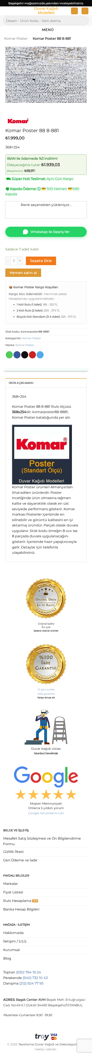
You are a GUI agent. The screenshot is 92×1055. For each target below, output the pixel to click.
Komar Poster (16, 39)
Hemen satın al (23, 273)
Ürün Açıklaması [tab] (21, 383)
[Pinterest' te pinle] (32, 354)
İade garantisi (46, 693)
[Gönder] (84, 20)
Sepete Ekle (41, 261)
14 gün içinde (46, 689)
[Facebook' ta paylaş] (17, 354)
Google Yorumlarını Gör (46, 813)
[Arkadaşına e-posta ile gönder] (24, 354)
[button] (5, 11)
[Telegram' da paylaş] (40, 354)
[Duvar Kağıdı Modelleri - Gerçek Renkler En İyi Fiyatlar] (46, 10)
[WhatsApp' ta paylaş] (9, 354)
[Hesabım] (74, 11)
